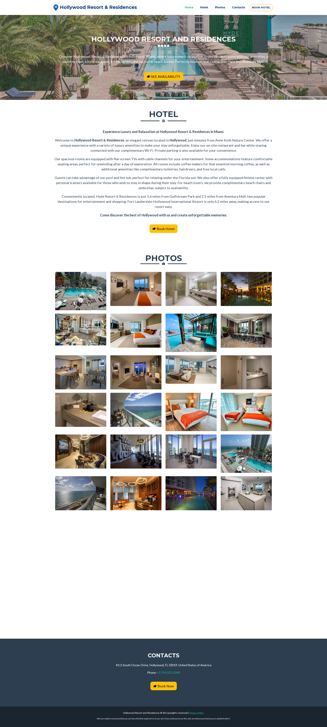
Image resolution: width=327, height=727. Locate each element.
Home (189, 7)
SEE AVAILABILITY (165, 76)
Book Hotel (165, 229)
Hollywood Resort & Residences (98, 7)
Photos (220, 7)
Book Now (165, 686)
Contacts (238, 7)
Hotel (204, 7)
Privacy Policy (196, 712)
